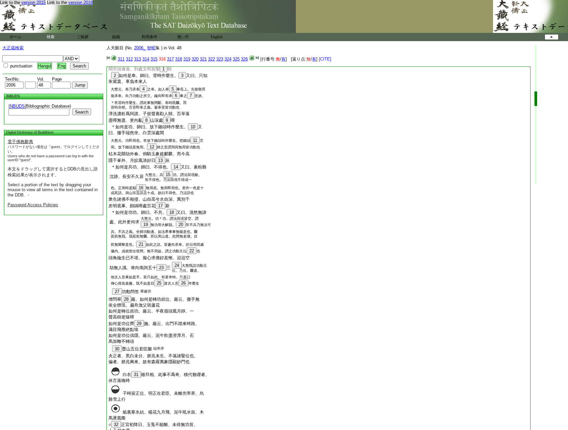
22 (191, 250)
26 (183, 283)
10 (193, 126)
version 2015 (33, 2)
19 (145, 224)
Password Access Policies (33, 204)
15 (168, 174)
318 (178, 59)
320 (195, 59)
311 (121, 59)
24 (177, 265)
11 (195, 140)
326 (244, 59)
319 (186, 59)
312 (129, 59)
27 (117, 291)
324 (228, 59)
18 (171, 212)
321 (203, 59)
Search (81, 112)
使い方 (183, 37)
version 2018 (80, 2)
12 (152, 146)
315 (154, 59)
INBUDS (17, 106)
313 (137, 59)
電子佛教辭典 (20, 141)
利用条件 (149, 37)
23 (161, 267)
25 (159, 283)
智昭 (151, 47)
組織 (116, 37)
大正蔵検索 (13, 47)
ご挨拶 (82, 37)
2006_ (140, 47)
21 (141, 244)
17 (160, 205)
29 (139, 323)
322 (211, 59)
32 (116, 424)
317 (170, 59)
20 (180, 224)
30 (117, 348)
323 (219, 59)
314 (145, 59)
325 (236, 59)
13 (160, 160)
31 (136, 374)
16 (141, 187)
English (217, 37)
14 (176, 166)
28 (126, 299)
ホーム (15, 37)
